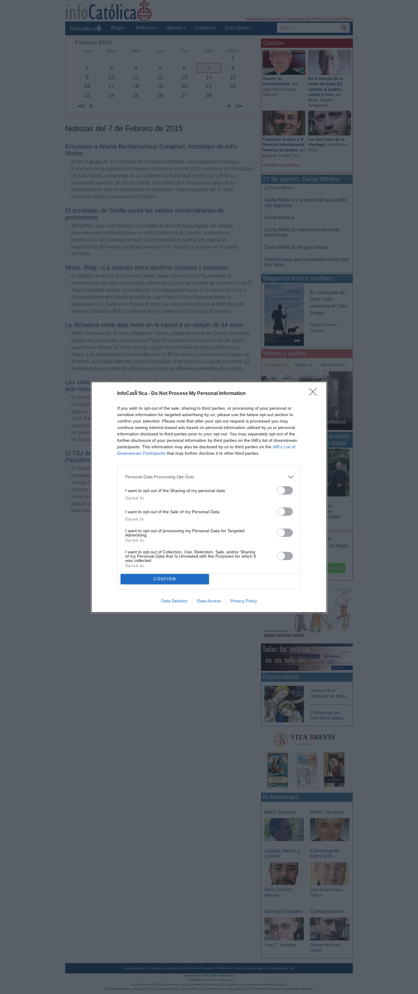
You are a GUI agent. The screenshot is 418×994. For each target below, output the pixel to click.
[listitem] (209, 477)
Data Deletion (174, 600)
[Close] (315, 394)
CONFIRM (165, 579)
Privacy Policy (243, 600)
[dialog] (209, 497)
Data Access (209, 600)
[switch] (285, 490)
